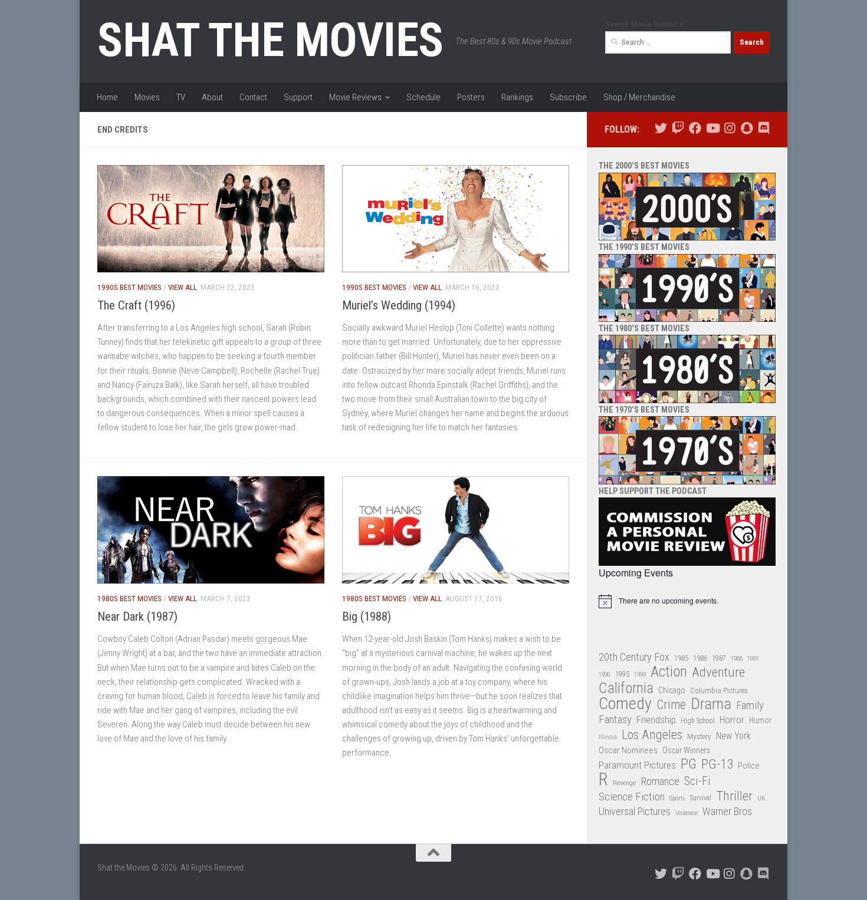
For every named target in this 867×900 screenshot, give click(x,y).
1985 (681, 658)
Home (107, 97)
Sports (677, 798)
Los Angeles (652, 734)
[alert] (687, 601)
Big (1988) (366, 616)
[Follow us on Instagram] (729, 128)
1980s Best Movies (129, 598)
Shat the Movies (270, 40)
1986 (700, 658)
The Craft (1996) (136, 305)
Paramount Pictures (637, 765)
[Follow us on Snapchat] (746, 128)
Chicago (671, 690)
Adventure (718, 673)
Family (750, 705)
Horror (732, 720)
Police (749, 766)
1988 (737, 658)
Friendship (656, 720)
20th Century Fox (634, 657)
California (626, 688)
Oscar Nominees (628, 750)
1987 (719, 658)
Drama (711, 704)
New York (733, 735)
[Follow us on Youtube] (712, 128)
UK (761, 798)
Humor (760, 720)
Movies (147, 97)
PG (689, 764)
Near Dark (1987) (137, 616)
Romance (660, 781)
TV (180, 97)
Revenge (624, 783)
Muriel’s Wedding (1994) (398, 305)
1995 (622, 674)
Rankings (517, 97)
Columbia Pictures (719, 690)
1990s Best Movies (129, 287)
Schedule (423, 97)
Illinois (608, 737)
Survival (700, 798)
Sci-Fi (697, 781)
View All (182, 287)
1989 (753, 658)
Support (298, 97)
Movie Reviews (355, 97)
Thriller (734, 796)
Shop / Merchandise (639, 97)
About (212, 97)
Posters (471, 97)
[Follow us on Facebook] (695, 128)
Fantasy (615, 719)
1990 (604, 674)
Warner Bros (727, 811)
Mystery (699, 736)
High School (698, 721)
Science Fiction (632, 796)
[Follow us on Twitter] (661, 128)
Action (669, 672)
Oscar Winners (686, 750)
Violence (686, 813)
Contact (253, 97)
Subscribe (568, 97)
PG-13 (717, 765)
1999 (640, 674)
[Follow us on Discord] (763, 128)
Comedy (625, 704)
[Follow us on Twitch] (678, 128)
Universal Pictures (635, 811)
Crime (671, 705)
